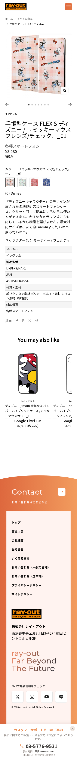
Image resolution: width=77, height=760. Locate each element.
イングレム (11, 113)
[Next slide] (70, 104)
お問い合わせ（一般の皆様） (31, 567)
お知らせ (18, 549)
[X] (18, 697)
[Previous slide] (7, 104)
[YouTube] (47, 697)
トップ (16, 522)
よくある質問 (21, 558)
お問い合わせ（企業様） (28, 576)
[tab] (29, 104)
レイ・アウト (28, 401)
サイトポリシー (22, 594)
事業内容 (18, 531)
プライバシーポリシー (26, 585)
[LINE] (61, 697)
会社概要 (18, 540)
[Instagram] (32, 697)
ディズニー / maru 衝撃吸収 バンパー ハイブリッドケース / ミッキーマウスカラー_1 (27, 411)
